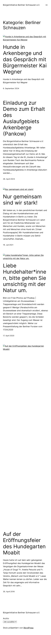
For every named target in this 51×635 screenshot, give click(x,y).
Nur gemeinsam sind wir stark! (22, 199)
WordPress (28, 628)
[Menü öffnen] (46, 5)
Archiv (6, 618)
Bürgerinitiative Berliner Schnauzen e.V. (21, 5)
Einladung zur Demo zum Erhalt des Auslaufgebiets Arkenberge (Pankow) (24, 118)
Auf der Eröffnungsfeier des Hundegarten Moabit (24, 543)
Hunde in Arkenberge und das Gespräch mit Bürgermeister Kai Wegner (25, 59)
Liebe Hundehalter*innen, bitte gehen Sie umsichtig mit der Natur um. (24, 278)
